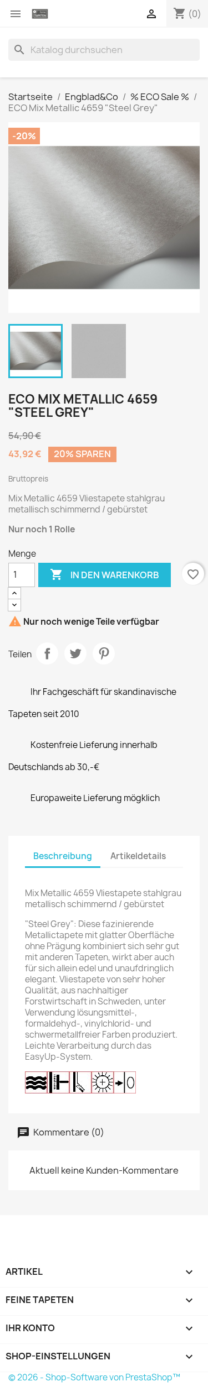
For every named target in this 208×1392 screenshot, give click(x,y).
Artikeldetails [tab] (138, 856)
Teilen (47, 653)
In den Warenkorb (104, 574)
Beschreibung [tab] (62, 856)
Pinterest (104, 653)
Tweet (75, 653)
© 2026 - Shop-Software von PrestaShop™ (94, 1377)
